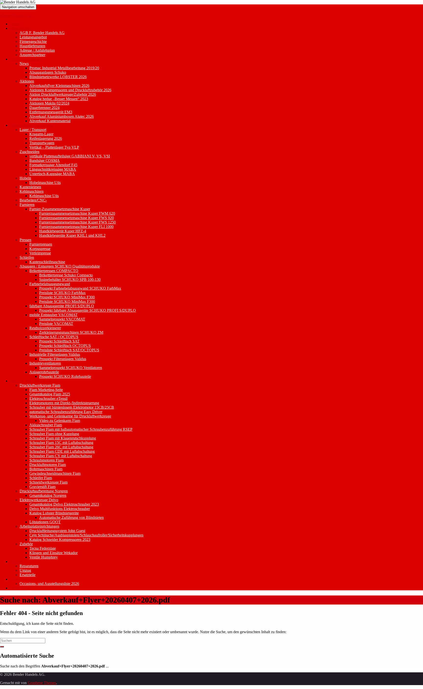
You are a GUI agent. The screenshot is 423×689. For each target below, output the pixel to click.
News (24, 63)
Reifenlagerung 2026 (45, 138)
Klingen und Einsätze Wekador (53, 553)
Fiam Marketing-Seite (46, 390)
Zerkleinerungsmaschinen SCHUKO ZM (71, 332)
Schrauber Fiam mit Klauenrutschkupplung (62, 438)
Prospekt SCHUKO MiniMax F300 (67, 297)
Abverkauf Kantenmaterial (49, 121)
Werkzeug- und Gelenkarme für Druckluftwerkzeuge (70, 416)
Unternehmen (20, 28)
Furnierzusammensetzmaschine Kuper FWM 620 (77, 213)
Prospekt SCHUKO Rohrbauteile (65, 376)
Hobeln (25, 178)
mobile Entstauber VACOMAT (53, 315)
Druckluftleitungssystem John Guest (57, 531)
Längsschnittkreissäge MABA (52, 169)
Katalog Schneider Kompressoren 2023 (59, 539)
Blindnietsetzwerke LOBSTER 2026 (58, 77)
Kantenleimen (30, 187)
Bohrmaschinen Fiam (45, 469)
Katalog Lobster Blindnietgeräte (54, 513)
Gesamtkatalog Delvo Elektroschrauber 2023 (64, 504)
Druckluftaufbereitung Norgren (44, 491)
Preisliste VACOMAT (56, 323)
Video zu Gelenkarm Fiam (59, 420)
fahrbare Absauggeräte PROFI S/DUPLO (61, 306)
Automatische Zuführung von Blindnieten (71, 517)
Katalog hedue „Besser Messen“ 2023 (58, 99)
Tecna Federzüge (42, 548)
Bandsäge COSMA (44, 160)
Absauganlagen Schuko (47, 72)
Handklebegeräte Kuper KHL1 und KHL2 (72, 235)
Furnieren (27, 204)
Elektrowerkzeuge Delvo (39, 500)
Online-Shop (20, 588)
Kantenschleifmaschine (47, 262)
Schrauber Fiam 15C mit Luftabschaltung (61, 442)
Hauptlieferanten (32, 46)
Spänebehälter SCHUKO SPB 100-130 (70, 279)
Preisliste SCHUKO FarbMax (62, 293)
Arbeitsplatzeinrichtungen (39, 526)
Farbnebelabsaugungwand (49, 284)
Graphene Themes (42, 683)
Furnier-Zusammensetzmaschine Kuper (59, 209)
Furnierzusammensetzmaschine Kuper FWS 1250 (77, 222)
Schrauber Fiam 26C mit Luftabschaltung (61, 447)
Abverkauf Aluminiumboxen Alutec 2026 (61, 116)
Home (14, 24)
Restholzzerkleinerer (45, 328)
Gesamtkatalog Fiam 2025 (49, 394)
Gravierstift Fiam (42, 487)
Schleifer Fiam (40, 478)
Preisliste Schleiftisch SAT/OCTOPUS (69, 350)
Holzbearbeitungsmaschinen (31, 125)
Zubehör (26, 544)
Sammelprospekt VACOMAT (62, 319)
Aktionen (27, 81)
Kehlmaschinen (32, 191)
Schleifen (27, 257)
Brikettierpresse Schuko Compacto (66, 275)
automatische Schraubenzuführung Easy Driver (65, 412)
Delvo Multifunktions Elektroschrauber (59, 509)
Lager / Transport (33, 130)
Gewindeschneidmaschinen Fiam (55, 473)
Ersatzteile (27, 575)
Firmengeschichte (33, 41)
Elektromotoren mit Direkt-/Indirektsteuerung (64, 403)
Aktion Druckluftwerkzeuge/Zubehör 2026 (62, 94)
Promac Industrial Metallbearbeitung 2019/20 (64, 68)
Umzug (25, 570)
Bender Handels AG (16, 15)
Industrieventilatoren (45, 363)
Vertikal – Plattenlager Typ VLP (54, 147)
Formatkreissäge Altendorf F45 (53, 165)
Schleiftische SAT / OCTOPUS (53, 337)
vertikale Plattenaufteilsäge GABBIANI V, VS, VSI (69, 156)
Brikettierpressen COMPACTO (53, 271)
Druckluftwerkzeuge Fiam (40, 385)
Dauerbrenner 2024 (44, 108)
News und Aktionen (25, 59)
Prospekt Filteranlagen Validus (62, 359)
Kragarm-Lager (41, 134)
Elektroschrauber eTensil (48, 398)
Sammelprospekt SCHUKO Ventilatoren (70, 368)
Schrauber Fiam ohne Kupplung (54, 434)
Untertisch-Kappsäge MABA (52, 174)
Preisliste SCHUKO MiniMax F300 (67, 301)
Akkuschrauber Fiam (45, 425)
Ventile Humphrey (43, 557)
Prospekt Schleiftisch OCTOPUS (65, 346)
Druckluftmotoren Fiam (47, 465)
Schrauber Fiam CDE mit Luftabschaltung (62, 451)
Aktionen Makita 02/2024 (49, 103)
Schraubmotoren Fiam (46, 460)
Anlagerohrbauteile (44, 372)
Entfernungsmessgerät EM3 (50, 112)
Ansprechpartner (32, 55)
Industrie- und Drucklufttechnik (34, 381)
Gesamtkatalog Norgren (47, 495)
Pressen (25, 240)
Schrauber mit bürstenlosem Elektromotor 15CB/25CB (71, 407)
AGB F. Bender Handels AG (42, 33)
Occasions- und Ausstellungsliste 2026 (49, 584)
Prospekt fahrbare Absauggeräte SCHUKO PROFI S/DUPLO (87, 310)
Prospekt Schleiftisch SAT (59, 341)
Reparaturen (29, 566)
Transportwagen (41, 143)
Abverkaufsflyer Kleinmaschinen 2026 (59, 85)
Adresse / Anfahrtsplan (37, 50)
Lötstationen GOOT (45, 522)
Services (16, 561)
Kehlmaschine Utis (44, 196)
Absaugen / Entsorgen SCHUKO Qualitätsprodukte (60, 266)
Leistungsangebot (33, 37)
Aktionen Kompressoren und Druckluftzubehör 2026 (70, 90)
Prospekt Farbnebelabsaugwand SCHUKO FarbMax (80, 288)
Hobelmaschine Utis (45, 182)
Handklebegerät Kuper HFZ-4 (62, 231)
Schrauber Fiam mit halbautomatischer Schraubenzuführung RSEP (80, 429)
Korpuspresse (39, 249)
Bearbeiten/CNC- (33, 200)
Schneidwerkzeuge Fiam (48, 482)
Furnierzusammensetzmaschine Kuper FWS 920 (76, 218)
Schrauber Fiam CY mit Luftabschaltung (60, 456)
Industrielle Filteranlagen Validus (54, 354)
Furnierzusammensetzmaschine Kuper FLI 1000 (76, 227)
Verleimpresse (40, 253)
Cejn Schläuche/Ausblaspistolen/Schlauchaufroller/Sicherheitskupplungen (86, 535)
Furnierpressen (40, 244)
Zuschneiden (29, 152)
